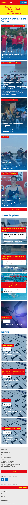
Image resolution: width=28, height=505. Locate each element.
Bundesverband (5, 500)
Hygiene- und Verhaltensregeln (14, 13)
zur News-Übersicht (14, 209)
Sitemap (3, 496)
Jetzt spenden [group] (24, 2)
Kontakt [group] (14, 471)
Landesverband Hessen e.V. (8, 503)
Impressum (4, 491)
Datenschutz (4, 493)
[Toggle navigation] (11, 2)
